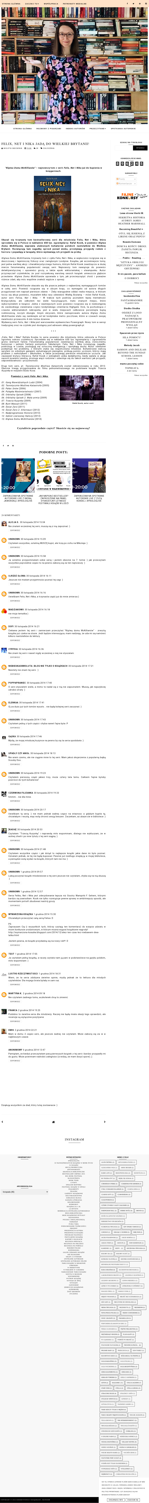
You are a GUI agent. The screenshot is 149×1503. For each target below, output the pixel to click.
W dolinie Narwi (107, 1436)
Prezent (73, 1228)
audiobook (74, 1289)
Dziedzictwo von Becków (111, 1221)
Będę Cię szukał (125, 1178)
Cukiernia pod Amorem (130, 1184)
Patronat (74, 1222)
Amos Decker (126, 1167)
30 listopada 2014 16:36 (31, 649)
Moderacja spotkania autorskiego (74, 1211)
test (11, 954)
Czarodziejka (122, 1194)
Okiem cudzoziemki (130, 1313)
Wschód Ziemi (129, 1452)
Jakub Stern (106, 1243)
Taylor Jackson (136, 1415)
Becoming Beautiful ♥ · (131, 229)
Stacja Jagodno (133, 1383)
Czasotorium (106, 1200)
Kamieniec (105, 1248)
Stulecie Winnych (108, 1399)
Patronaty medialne (75, 4)
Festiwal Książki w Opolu (74, 1187)
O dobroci (132, 278)
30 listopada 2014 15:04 (32, 522)
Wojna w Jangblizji (126, 1447)
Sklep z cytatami (74, 1257)
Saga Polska (125, 1361)
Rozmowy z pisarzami (49, 129)
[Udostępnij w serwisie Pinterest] (13, 446)
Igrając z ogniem (120, 1232)
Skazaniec (116, 1383)
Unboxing (73, 1265)
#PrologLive (73, 1161)
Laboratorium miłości (110, 1275)
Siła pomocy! (132, 337)
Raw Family (137, 1350)
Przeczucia (122, 1350)
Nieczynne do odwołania (124, 1302)
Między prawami (107, 1296)
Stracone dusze (107, 1393)
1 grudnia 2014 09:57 (32, 872)
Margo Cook (123, 1291)
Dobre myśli (125, 1210)
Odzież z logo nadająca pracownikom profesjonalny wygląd (132, 318)
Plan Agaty (127, 1334)
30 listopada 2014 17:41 (31, 702)
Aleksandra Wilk (108, 1167)
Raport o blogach (73, 1239)
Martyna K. (15, 993)
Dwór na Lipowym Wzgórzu (112, 1216)
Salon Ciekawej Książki (74, 1252)
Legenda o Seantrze (133, 1275)
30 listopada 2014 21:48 (33, 849)
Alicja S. (13, 522)
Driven (139, 1210)
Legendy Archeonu (108, 1280)
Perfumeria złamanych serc (112, 1323)
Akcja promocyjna (73, 1167)
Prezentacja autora (73, 1230)
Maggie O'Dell (106, 1291)
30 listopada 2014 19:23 (33, 773)
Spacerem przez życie (132, 333)
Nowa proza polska (109, 1313)
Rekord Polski (73, 1248)
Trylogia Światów (128, 1426)
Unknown (14, 539)
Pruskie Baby (106, 1350)
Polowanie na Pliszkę (109, 1345)
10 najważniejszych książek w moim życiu (73, 1163)
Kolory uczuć (121, 1253)
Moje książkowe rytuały (73, 1215)
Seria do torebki (108, 1377)
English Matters (73, 1185)
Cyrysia (13, 649)
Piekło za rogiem (108, 1329)
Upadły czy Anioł (19, 753)
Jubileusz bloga (73, 1198)
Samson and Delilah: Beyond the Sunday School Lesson (132, 352)
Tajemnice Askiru (124, 1404)
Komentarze (125, 183)
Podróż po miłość (125, 1340)
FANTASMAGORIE (132, 300)
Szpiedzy (124, 1399)
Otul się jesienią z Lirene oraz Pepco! (131, 235)
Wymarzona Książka (20, 914)
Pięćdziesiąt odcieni (109, 1334)
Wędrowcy (105, 1474)
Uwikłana (130, 1431)
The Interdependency (125, 1420)
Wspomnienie (74, 1276)
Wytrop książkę (73, 1278)
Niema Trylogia (107, 1307)
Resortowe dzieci (108, 1356)
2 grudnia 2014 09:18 (34, 993)
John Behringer (135, 1243)
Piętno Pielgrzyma (128, 1329)
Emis (11, 1030)
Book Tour (74, 1180)
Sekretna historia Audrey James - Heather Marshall (131, 220)
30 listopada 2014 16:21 (27, 626)
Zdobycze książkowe (73, 1287)
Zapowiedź (74, 1285)
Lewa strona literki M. (132, 213)
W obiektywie (74, 1267)
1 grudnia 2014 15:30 (45, 914)
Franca (12, 1010)
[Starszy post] (105, 1122)
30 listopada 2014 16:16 (33, 593)
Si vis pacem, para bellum (132, 274)
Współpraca (51, 4)
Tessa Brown (106, 1420)
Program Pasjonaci (74, 1235)
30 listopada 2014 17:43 (33, 719)
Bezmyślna (138, 1173)
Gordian (104, 1232)
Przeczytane (98, 129)
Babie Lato (105, 1173)
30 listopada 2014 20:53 (29, 829)
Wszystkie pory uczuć (110, 1458)
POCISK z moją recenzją (74, 1219)
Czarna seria (132, 1189)
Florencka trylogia (109, 1227)
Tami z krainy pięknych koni (112, 1415)
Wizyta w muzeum (74, 1274)
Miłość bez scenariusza (129, 1296)
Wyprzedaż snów (108, 1469)
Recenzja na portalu (73, 1246)
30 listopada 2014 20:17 (33, 810)
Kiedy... (118, 1248)
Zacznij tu (32, 4)
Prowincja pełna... (131, 1345)
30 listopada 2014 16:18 (37, 609)
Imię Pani (136, 1232)
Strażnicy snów (126, 1393)
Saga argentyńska (127, 1366)
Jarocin (120, 1243)
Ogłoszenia (48, 148)
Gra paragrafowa (73, 1195)
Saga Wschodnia (107, 1366)
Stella (118, 1388)
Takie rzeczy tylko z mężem (112, 1409)
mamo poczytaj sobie (132, 364)
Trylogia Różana (108, 1426)
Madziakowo (16, 609)
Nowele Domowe (132, 242)
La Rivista (73, 1209)
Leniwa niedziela (128, 1280)
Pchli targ (74, 1224)
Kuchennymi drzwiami (127, 1270)
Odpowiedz (15, 530)
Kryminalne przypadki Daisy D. (113, 1264)
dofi (11, 626)
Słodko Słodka (132, 308)
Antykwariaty (73, 1169)
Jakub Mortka (127, 1237)
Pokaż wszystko (141, 283)
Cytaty (74, 1182)
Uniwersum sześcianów (110, 1431)
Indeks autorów (75, 129)
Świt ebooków (73, 1291)
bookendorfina (132, 296)
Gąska (12, 736)
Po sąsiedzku (106, 1340)
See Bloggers (74, 1254)
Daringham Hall (107, 1210)
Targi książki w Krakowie (74, 1263)
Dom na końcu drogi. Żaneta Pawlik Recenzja (132, 249)
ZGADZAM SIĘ (132, 1500)
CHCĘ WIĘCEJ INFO (116, 1500)
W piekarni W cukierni (73, 1270)
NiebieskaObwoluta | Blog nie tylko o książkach (38, 666)
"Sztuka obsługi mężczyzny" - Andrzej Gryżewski (131, 265)
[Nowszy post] (2, 1122)
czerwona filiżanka (20, 793)
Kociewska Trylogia (135, 1248)
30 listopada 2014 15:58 (33, 556)
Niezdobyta (123, 1307)
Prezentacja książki (73, 1233)
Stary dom (105, 1388)
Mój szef (104, 1302)
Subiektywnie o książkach (28, 1500)
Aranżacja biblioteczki (74, 1171)
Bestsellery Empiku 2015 (73, 1174)
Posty (121, 179)
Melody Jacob (132, 345)
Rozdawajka (73, 1250)
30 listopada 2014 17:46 (29, 736)
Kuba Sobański (107, 1270)
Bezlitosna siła (122, 1173)
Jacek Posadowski (108, 1237)
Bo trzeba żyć (107, 1178)
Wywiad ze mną (74, 1280)
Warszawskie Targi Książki (73, 1272)
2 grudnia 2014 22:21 (26, 1030)
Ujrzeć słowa (16, 576)
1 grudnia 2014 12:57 (32, 891)
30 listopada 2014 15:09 (33, 539)
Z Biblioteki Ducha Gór (125, 1474)
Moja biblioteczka (73, 1213)
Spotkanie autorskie (73, 1259)
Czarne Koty (106, 1194)
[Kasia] (12, 829)
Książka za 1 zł (74, 1206)
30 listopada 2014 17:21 (81, 666)
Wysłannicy (125, 1469)
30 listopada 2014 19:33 (46, 793)
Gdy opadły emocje (131, 1227)
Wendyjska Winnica (127, 1436)
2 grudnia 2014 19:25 (29, 1010)
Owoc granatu (107, 1318)
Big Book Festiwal (73, 1176)
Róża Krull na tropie (129, 1356)
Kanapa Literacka (73, 1200)
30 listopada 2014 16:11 (39, 576)
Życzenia (74, 1294)
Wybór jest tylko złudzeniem (113, 1463)
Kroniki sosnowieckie (129, 1259)
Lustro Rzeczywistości (23, 973)
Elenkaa (13, 702)
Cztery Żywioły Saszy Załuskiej (114, 1205)
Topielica (132, 367)
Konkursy (73, 1204)
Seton (103, 1383)
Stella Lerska (132, 1388)
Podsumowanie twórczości (73, 1226)
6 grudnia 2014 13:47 (34, 1050)
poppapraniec (17, 683)
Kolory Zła (105, 1253)
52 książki (73, 1165)
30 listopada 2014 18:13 (43, 753)
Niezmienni (138, 1307)
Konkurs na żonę (108, 1259)
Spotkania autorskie (123, 129)
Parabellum (124, 1318)
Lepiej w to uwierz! (108, 1286)
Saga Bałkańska (107, 1361)
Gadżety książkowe (74, 1193)
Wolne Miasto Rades (109, 1452)
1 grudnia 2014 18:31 (50, 973)
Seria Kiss (125, 1372)
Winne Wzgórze (107, 1447)
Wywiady (74, 1283)
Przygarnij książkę (74, 1237)
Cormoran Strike (108, 1184)
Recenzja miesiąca (73, 1241)
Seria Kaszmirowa (108, 1372)
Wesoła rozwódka (108, 1442)
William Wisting (128, 1442)
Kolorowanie (74, 1202)
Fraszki (73, 1191)
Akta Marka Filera (125, 1162)
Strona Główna (11, 4)
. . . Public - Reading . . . (132, 258)
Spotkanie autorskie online (74, 1261)
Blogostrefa (74, 1178)
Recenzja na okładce (74, 1243)
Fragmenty (74, 1189)
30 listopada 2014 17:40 (39, 683)
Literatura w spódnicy (131, 1286)
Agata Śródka (106, 1162)
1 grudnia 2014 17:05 (26, 954)
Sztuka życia (106, 1404)
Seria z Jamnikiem (127, 1377)
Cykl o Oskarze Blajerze (111, 1189)
